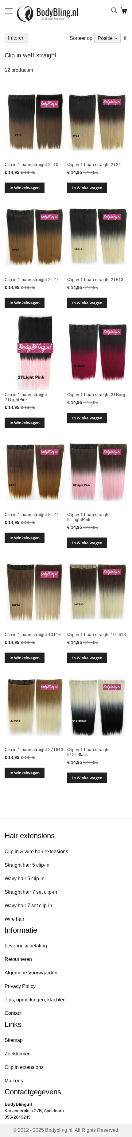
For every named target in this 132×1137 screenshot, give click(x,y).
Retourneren (18, 959)
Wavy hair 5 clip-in (25, 878)
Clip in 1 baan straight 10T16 (33, 634)
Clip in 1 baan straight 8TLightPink (88, 517)
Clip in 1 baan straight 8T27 (31, 514)
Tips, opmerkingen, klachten (35, 999)
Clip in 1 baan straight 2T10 (31, 164)
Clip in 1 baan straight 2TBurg (96, 394)
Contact (13, 1013)
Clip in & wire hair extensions (36, 851)
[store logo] (47, 13)
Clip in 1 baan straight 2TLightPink (26, 397)
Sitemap (14, 1040)
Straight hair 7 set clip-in (31, 892)
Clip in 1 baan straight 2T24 (94, 164)
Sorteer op (81, 38)
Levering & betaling (26, 945)
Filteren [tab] (16, 37)
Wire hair (14, 919)
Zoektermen (18, 1053)
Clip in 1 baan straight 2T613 (95, 279)
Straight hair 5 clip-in (27, 865)
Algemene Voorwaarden (31, 972)
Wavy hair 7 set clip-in (28, 905)
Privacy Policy (20, 986)
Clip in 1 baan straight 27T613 (34, 749)
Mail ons (14, 1080)
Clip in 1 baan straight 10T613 (96, 634)
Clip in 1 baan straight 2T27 (31, 279)
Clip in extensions (24, 1067)
